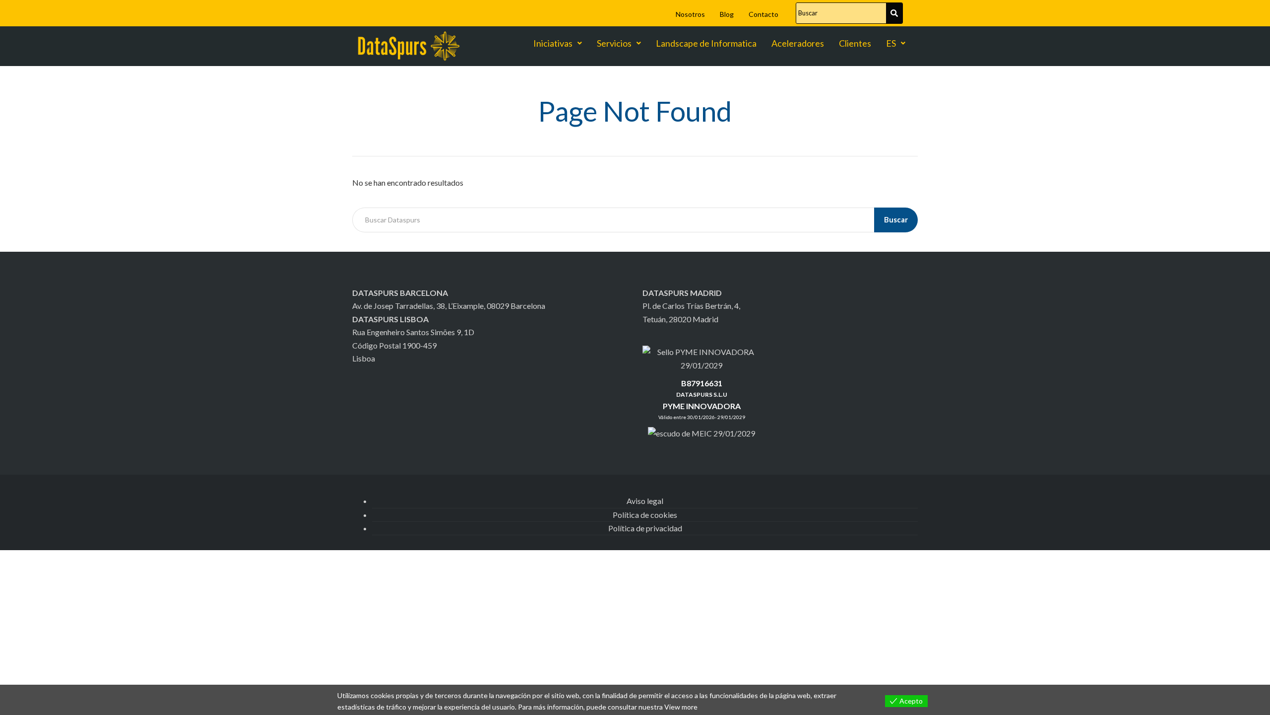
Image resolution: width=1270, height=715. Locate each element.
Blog (727, 14)
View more (681, 707)
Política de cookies (645, 514)
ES (891, 43)
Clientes (855, 43)
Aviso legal (645, 500)
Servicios (614, 43)
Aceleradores (797, 43)
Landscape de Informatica (706, 43)
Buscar (896, 219)
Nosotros (690, 14)
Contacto (763, 14)
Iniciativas (552, 43)
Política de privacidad (645, 528)
